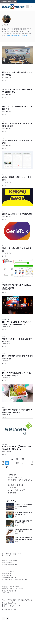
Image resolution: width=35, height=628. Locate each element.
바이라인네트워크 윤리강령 (10, 560)
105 (17, 463)
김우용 (16, 516)
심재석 (16, 508)
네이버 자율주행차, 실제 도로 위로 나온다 (17, 141)
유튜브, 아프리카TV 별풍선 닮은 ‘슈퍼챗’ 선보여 (17, 340)
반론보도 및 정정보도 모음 (9, 564)
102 (22, 459)
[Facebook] (3, 618)
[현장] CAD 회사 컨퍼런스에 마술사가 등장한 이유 (17, 357)
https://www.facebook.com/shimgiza (19, 35)
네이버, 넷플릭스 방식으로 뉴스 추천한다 (16, 178)
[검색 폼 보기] (27, 6)
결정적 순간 (12, 493)
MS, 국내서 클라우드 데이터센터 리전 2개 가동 (17, 107)
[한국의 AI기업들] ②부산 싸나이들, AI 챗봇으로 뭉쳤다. (16, 374)
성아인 (16, 525)
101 (17, 459)
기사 (3, 70)
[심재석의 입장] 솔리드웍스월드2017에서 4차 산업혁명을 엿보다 (17, 323)
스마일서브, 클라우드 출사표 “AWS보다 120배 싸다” (17, 124)
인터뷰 (7, 444)
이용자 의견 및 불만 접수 (9, 609)
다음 (32, 463)
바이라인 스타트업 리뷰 (16, 490)
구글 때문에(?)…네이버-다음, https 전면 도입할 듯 (16, 286)
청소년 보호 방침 (22, 579)
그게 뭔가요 (12, 487)
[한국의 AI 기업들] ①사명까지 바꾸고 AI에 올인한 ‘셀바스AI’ (16, 447)
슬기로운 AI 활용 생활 (16, 485)
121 (7, 467)
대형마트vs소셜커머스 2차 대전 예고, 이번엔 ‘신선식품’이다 (17, 411)
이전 (3, 463)
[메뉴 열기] (31, 6)
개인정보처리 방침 (7, 562)
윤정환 (16, 541)
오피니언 (7, 319)
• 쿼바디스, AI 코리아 (14, 477)
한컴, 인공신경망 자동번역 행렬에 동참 (16, 249)
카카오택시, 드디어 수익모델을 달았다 (17, 214)
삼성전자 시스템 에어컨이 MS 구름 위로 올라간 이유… (17, 90)
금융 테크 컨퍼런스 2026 (8, 1)
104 (12, 463)
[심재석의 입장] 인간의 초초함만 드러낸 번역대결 (17, 73)
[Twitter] (7, 618)
